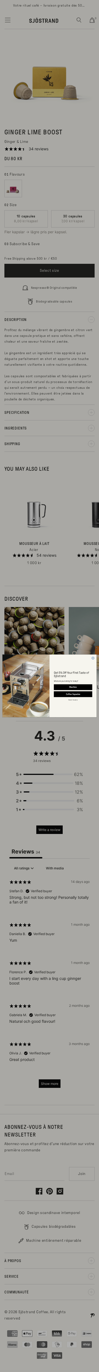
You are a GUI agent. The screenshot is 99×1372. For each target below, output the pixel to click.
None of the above (73, 700)
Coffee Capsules (73, 694)
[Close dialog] (93, 658)
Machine (73, 687)
